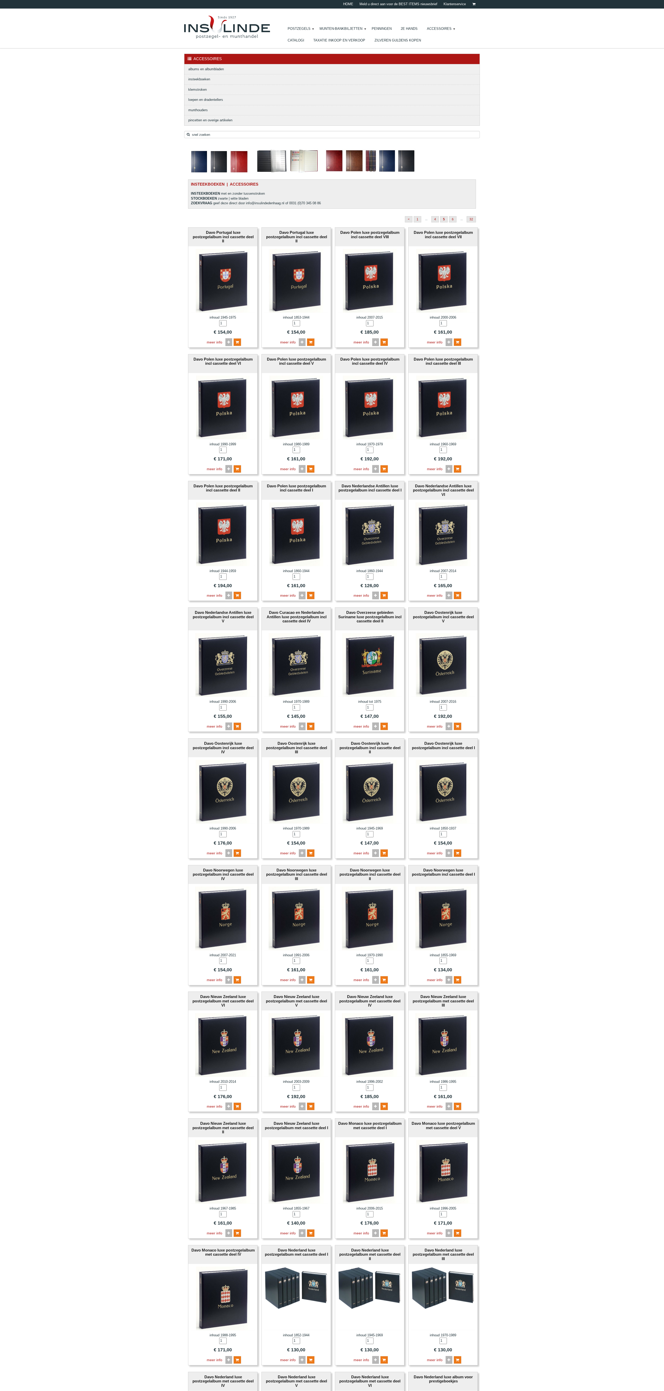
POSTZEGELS (299, 29)
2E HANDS (409, 29)
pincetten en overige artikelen (210, 120)
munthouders (198, 110)
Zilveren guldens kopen (398, 40)
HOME (348, 4)
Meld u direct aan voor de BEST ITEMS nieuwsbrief (398, 4)
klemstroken (197, 90)
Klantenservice (455, 4)
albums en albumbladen (206, 69)
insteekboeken (199, 79)
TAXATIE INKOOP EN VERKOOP (339, 40)
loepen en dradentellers (205, 100)
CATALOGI (296, 40)
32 (471, 219)
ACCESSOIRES (439, 29)
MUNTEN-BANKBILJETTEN (341, 29)
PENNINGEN (382, 29)
